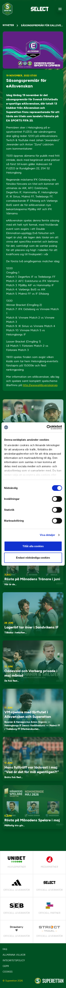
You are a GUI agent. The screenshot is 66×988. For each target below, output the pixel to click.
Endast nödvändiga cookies (33, 557)
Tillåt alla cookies (33, 546)
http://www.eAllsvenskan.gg (40, 385)
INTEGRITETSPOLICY (14, 960)
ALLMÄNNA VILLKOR (14, 955)
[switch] (57, 499)
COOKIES (7, 971)
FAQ (5, 949)
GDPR (6, 966)
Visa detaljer (47, 534)
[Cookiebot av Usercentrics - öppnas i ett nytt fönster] (47, 427)
